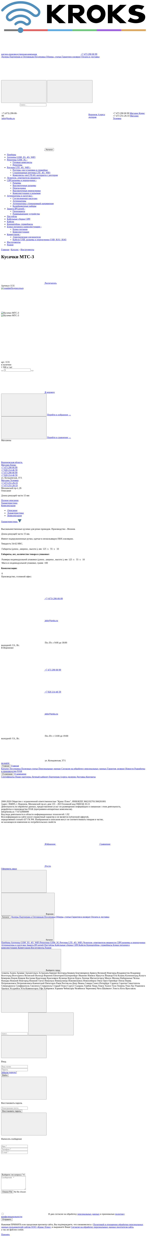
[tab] (12, 510)
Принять (5, 1234)
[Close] (24, 1046)
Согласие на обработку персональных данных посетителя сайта (102, 1227)
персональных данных (88, 1214)
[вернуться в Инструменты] (23, 149)
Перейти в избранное (59, 414)
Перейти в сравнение (59, 437)
